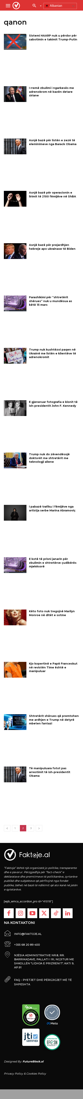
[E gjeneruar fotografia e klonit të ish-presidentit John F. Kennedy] (15, 408)
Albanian (55, 5)
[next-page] (39, 828)
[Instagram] (20, 913)
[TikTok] (56, 913)
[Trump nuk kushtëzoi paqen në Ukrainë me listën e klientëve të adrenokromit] (15, 356)
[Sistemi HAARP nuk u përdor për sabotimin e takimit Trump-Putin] (15, 42)
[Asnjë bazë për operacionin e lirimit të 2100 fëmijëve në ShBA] (15, 199)
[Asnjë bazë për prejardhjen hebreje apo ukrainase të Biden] (15, 251)
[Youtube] (32, 913)
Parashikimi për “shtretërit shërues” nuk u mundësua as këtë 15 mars (50, 301)
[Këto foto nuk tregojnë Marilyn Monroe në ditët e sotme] (15, 617)
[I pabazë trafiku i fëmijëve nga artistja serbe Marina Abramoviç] (15, 513)
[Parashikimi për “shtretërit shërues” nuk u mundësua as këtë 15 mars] (15, 303)
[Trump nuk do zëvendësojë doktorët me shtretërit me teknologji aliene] (15, 460)
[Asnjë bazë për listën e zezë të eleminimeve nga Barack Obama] (15, 146)
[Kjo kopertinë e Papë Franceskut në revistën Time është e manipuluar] (15, 670)
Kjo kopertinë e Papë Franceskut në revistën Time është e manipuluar (53, 667)
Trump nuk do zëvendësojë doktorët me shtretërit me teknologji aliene (49, 458)
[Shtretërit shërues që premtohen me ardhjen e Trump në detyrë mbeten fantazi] (15, 722)
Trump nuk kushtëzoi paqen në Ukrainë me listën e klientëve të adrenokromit (52, 353)
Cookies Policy (36, 1073)
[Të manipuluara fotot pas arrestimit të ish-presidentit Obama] (15, 774)
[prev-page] (7, 828)
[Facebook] (9, 913)
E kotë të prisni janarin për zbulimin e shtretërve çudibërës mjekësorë (52, 562)
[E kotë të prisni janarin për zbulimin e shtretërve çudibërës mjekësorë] (15, 565)
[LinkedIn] (68, 913)
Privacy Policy (13, 1073)
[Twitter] (44, 913)
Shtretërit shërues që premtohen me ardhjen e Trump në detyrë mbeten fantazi (54, 719)
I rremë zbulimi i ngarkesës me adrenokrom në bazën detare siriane (51, 91)
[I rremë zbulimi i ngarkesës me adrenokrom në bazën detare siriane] (15, 94)
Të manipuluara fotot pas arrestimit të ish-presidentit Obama (49, 772)
